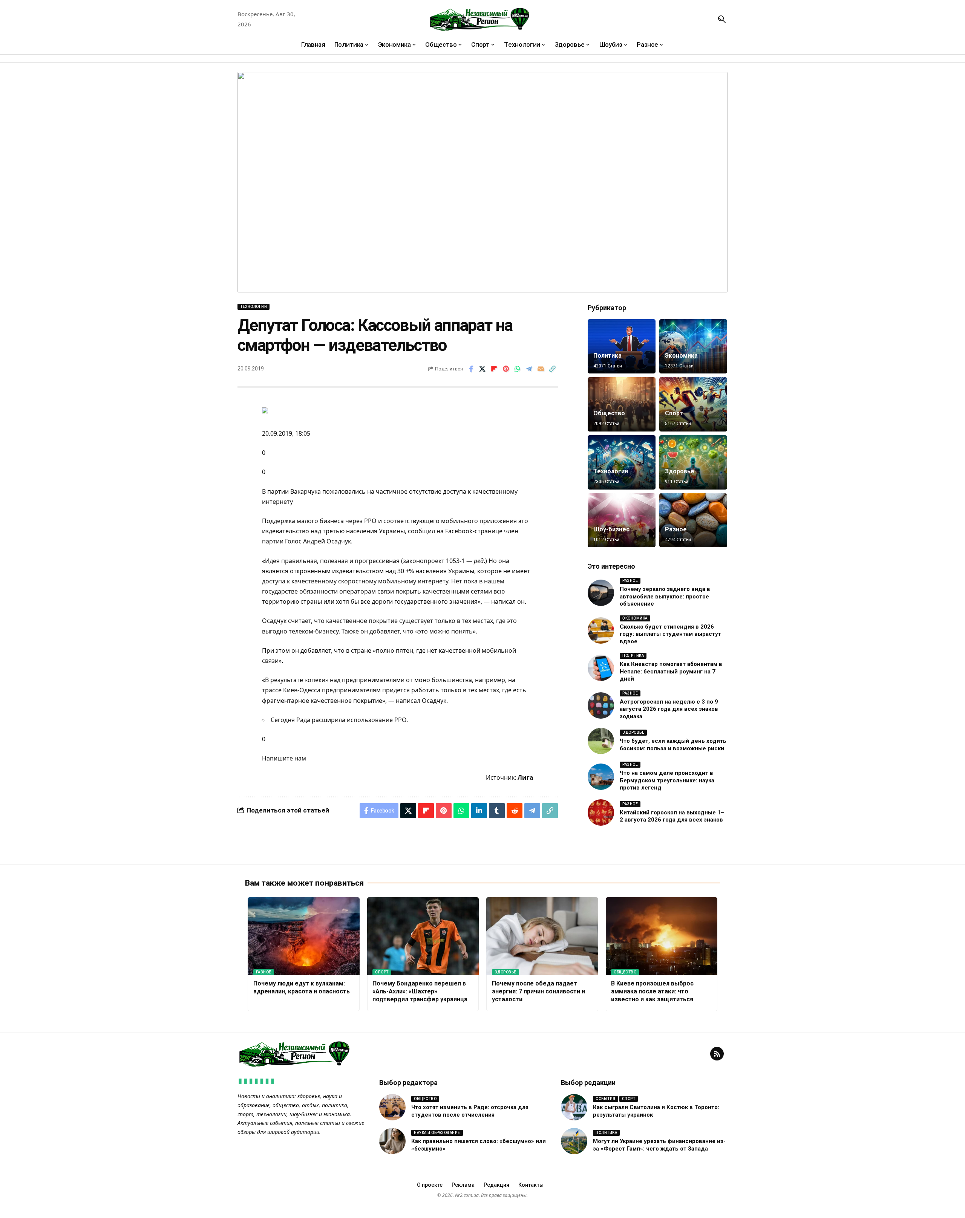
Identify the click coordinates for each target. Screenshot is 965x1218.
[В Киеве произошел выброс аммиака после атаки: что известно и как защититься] (662, 936)
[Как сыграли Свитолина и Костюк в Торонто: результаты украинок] (574, 1107)
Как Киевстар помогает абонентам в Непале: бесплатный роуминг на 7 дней (671, 671)
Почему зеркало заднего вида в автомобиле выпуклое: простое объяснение (665, 596)
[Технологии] (622, 462)
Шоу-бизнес (611, 529)
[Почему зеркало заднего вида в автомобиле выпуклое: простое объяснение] (601, 593)
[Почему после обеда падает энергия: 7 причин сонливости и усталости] (542, 936)
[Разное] (693, 520)
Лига (525, 777)
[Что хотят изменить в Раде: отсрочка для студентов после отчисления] (392, 1107)
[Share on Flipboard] (494, 369)
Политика (607, 355)
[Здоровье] (693, 462)
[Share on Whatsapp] (517, 369)
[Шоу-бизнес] (622, 520)
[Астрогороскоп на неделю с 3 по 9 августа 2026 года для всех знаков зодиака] (601, 705)
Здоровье (679, 471)
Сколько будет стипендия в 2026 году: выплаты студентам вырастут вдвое (670, 634)
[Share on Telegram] (529, 369)
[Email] (541, 369)
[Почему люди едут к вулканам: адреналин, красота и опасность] (304, 936)
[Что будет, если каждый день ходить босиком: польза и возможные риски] (601, 741)
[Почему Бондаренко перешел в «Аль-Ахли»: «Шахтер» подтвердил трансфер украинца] (423, 936)
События (606, 1099)
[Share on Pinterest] (506, 369)
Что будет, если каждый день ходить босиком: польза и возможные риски (673, 745)
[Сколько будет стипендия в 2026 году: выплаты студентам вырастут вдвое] (601, 630)
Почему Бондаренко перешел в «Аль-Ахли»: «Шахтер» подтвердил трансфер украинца (419, 991)
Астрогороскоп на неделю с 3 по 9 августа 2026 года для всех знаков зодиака (669, 709)
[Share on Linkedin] (479, 810)
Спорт (674, 413)
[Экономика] (693, 346)
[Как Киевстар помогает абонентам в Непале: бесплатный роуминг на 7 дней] (601, 668)
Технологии (253, 306)
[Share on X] (482, 369)
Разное (676, 529)
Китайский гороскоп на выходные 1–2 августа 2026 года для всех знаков (672, 816)
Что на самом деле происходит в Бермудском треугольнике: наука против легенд (667, 780)
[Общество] (622, 404)
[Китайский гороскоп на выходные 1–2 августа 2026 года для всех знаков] (601, 812)
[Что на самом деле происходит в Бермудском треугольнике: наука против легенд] (601, 777)
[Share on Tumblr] (497, 810)
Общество (609, 413)
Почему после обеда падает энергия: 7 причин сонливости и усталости (538, 991)
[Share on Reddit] (514, 810)
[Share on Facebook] (471, 369)
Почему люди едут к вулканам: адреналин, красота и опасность (301, 987)
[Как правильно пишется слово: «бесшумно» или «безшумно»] (392, 1141)
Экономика (681, 355)
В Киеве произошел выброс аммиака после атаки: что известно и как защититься (652, 991)
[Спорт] (693, 404)
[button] (722, 19)
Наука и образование (437, 1133)
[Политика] (622, 346)
